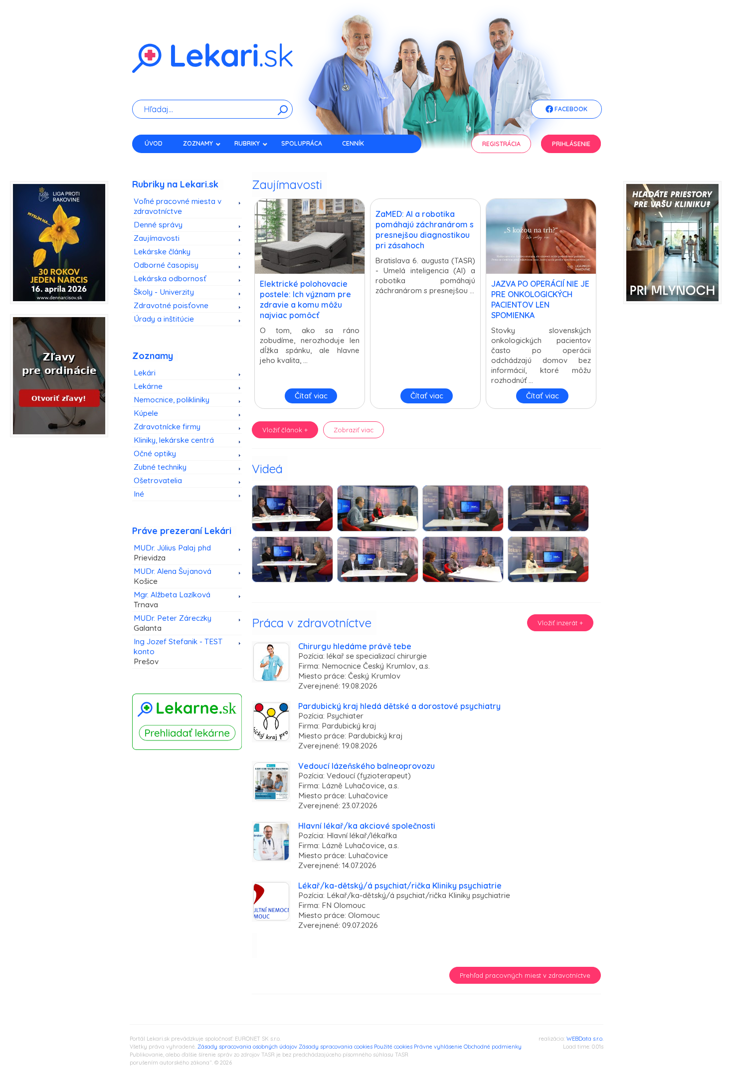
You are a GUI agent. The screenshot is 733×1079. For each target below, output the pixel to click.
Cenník (353, 143)
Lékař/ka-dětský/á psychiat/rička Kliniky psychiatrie (400, 886)
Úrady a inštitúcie (164, 319)
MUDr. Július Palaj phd (172, 552)
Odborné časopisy (166, 265)
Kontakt (159, 161)
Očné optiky (155, 453)
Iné (139, 494)
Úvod (154, 143)
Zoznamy (198, 143)
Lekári (145, 372)
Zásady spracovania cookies (335, 1046)
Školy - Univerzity (164, 292)
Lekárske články (162, 251)
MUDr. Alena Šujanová (172, 576)
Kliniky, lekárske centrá (174, 440)
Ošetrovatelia (158, 480)
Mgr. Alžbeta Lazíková (172, 599)
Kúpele (146, 413)
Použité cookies (393, 1046)
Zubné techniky (160, 467)
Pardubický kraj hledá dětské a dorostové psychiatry (399, 706)
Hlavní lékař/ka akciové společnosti (366, 826)
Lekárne (148, 386)
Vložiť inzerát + (560, 623)
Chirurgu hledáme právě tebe (354, 646)
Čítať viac (311, 395)
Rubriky (247, 143)
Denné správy (158, 224)
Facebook (570, 109)
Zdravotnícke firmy (167, 426)
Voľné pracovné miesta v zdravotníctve (177, 206)
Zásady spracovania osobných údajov (247, 1046)
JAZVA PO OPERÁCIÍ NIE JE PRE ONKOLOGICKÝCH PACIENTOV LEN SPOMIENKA (540, 299)
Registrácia (501, 144)
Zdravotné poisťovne (171, 305)
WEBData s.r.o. (584, 1038)
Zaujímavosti (157, 238)
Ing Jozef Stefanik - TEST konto (178, 651)
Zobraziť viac (353, 430)
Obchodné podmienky (493, 1046)
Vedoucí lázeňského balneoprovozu (366, 766)
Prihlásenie (571, 144)
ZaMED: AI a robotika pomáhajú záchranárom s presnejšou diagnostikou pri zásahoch (424, 229)
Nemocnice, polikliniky (171, 399)
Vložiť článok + (285, 430)
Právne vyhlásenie (438, 1046)
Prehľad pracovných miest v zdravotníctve (525, 975)
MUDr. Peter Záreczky (172, 623)
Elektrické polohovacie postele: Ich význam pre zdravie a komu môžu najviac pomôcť (305, 299)
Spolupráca (301, 143)
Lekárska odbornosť (170, 278)
